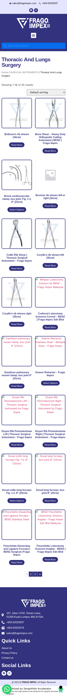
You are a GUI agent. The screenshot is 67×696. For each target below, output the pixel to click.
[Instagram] (36, 10)
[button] (33, 35)
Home (5, 72)
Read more (16, 145)
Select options (17, 209)
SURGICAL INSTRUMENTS (24, 72)
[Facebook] (31, 10)
